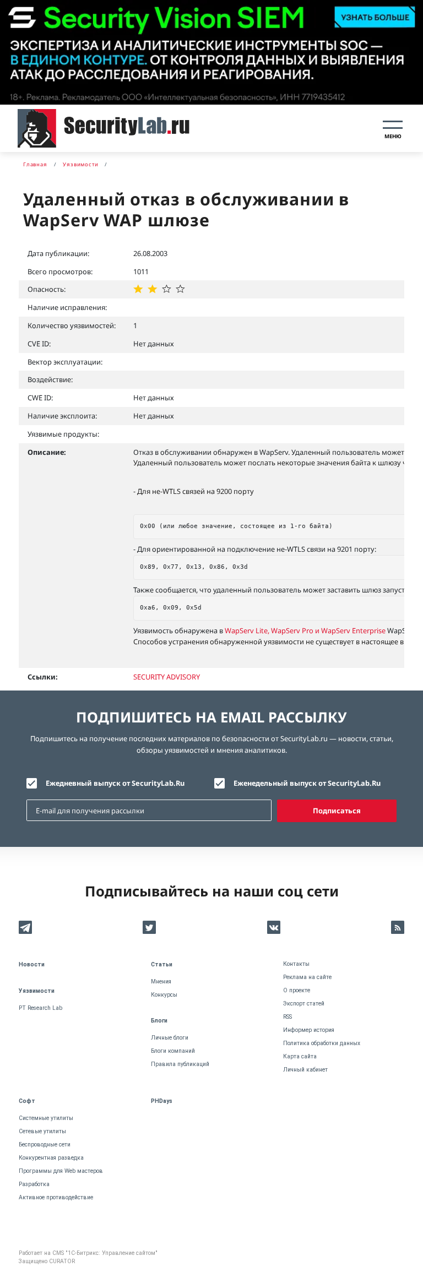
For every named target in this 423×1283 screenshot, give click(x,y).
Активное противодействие (56, 1197)
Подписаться (337, 811)
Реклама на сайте (307, 977)
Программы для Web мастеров (61, 1171)
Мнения (161, 981)
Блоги (159, 1020)
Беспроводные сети (44, 1144)
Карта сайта (300, 1056)
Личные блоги (169, 1037)
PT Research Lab (40, 1008)
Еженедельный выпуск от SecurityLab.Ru (307, 783)
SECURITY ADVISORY (166, 677)
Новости (32, 964)
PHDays (161, 1101)
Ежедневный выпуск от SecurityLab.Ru (115, 783)
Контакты (296, 963)
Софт (27, 1101)
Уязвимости (37, 990)
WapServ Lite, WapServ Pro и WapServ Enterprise (306, 630)
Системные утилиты (46, 1118)
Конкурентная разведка (51, 1157)
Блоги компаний (173, 1050)
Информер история (308, 1030)
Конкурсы (164, 994)
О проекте (296, 990)
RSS (287, 1016)
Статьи (161, 964)
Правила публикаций (180, 1064)
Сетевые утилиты (42, 1131)
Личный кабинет (305, 1069)
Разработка (34, 1184)
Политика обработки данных (321, 1043)
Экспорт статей (303, 1003)
